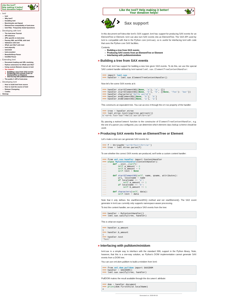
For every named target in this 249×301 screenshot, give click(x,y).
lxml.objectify (10, 47)
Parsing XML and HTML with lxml (17, 40)
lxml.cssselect (10, 52)
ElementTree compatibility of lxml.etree (19, 25)
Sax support (9, 69)
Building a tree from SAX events (20, 72)
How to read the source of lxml (16, 87)
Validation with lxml (12, 43)
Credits (7, 91)
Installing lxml (10, 21)
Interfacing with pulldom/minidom (20, 76)
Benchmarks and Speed (14, 23)
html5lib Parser (10, 57)
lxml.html (8, 50)
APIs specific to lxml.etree (14, 38)
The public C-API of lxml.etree (16, 79)
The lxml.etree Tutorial (13, 33)
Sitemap (5, 94)
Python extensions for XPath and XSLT (19, 65)
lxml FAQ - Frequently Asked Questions (20, 28)
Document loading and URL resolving (19, 62)
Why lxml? (9, 18)
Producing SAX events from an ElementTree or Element (19, 74)
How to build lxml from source (16, 84)
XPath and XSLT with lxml (14, 45)
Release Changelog (12, 89)
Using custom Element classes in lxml (19, 67)
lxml (6, 16)
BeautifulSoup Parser (13, 54)
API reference (10, 36)
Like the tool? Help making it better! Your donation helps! (12, 7)
